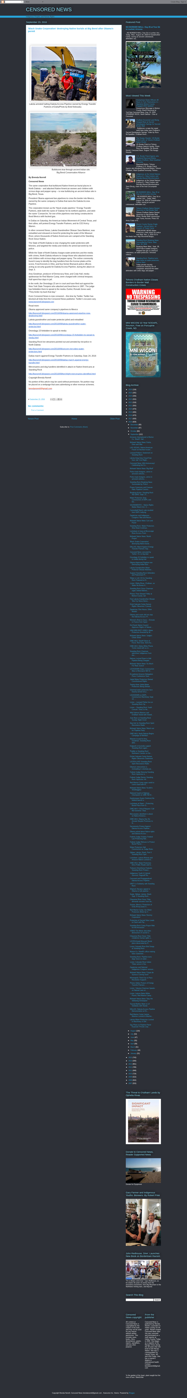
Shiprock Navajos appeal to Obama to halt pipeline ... (140, 890)
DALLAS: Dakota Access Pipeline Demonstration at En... (142, 1010)
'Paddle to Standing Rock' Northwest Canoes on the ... (141, 752)
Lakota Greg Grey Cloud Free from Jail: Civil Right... (141, 459)
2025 (130, 393)
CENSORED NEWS (49, 9)
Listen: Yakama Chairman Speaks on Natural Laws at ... (142, 989)
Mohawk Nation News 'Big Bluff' (141, 468)
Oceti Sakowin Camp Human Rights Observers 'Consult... (141, 605)
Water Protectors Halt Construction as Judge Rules (141, 848)
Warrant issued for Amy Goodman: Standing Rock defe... (140, 741)
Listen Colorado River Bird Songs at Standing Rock (142, 947)
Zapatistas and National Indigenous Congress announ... (142, 968)
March (133, 1047)
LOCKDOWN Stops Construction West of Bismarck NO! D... (142, 670)
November (135, 428)
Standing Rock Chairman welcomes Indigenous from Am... (141, 653)
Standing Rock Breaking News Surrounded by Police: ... (141, 483)
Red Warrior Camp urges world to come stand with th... (142, 784)
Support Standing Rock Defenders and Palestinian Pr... (142, 574)
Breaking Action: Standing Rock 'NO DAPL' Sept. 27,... (141, 494)
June (133, 1037)
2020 (130, 409)
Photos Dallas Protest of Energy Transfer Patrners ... (142, 984)
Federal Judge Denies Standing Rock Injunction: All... (141, 778)
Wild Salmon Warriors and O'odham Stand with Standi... (141, 714)
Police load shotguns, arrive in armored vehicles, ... (141, 473)
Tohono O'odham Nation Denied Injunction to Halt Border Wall (147, 209)
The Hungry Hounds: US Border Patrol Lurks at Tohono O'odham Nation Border (148, 140)
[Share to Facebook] (58, 399)
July (132, 1034)
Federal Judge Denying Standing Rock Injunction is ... (142, 773)
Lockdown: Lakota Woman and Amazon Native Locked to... (141, 859)
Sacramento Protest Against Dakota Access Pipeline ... (140, 827)
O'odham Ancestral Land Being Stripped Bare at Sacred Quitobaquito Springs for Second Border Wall (148, 123)
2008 (130, 1080)
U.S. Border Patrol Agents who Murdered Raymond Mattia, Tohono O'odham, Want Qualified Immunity (148, 159)
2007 (130, 1083)
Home (74, 419)
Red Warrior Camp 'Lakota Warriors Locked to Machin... (141, 1015)
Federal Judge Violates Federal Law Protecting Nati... (141, 838)
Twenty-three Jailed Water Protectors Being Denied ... (141, 686)
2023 (130, 399)
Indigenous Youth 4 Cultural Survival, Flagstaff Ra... (140, 874)
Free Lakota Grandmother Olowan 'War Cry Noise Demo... (142, 600)
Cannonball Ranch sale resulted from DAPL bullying (141, 511)
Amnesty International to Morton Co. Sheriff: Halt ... (142, 438)
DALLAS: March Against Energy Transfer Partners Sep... (142, 548)
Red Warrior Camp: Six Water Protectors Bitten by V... (141, 911)
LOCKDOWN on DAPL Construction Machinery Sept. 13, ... (142, 697)
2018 (130, 415)
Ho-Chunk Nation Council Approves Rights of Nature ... (141, 626)
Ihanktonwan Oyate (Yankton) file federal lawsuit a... (142, 799)
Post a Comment (37, 410)
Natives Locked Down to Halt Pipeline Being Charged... (140, 659)
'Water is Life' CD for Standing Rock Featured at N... (141, 579)
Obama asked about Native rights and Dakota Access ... (142, 833)
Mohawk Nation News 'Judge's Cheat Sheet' (141, 637)
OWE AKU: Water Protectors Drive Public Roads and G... (141, 864)
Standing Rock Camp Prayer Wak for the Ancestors (142, 927)
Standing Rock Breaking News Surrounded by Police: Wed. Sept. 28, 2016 (147, 242)
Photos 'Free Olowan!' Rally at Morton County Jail (141, 595)
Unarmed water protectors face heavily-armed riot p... (141, 691)
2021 (130, 406)
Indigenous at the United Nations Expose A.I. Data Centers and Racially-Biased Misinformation (148, 176)
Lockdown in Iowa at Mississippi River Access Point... (142, 532)
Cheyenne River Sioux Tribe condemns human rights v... (141, 937)
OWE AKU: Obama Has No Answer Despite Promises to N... (141, 821)
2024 (130, 396)
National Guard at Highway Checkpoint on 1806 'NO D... (141, 794)
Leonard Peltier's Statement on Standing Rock (141, 454)
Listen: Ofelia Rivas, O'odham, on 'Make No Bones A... (142, 584)
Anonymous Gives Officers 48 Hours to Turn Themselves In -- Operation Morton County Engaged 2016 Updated (147, 103)
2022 (130, 402)
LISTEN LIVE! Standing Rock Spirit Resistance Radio (141, 763)
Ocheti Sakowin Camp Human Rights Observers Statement (141, 757)
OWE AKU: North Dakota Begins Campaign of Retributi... (142, 735)
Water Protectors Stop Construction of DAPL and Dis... (140, 500)
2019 (130, 412)
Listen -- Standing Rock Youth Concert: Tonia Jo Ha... (141, 708)
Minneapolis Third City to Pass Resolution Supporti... (141, 979)
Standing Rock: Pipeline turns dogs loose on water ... (141, 958)
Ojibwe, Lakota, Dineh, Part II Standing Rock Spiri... (141, 853)
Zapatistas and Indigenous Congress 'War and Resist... (141, 516)
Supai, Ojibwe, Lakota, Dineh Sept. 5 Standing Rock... (140, 895)
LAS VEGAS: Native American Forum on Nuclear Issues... (141, 449)
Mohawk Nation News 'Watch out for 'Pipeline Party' (142, 729)
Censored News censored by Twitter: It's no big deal (140, 553)
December (135, 425)
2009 (130, 1077)
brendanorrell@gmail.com (40, 388)
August (133, 1031)
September (135, 434)
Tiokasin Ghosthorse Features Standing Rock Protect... (141, 869)
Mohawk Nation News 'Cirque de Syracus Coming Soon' (142, 974)
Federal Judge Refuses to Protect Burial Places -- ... (142, 843)
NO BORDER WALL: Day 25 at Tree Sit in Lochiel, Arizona (147, 193)
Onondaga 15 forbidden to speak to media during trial (142, 558)
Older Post (115, 419)
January (134, 1053)
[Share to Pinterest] (61, 399)
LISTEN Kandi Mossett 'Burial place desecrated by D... (141, 942)
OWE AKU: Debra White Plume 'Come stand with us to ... (141, 647)
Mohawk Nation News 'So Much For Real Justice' (141, 665)
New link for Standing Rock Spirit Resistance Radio (142, 724)
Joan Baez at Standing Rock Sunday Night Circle (140, 719)
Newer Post (33, 419)
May (132, 1040)
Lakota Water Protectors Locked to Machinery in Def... (142, 1021)
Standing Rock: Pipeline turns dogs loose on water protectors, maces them (147, 260)
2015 (130, 1057)
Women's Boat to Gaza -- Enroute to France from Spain (142, 621)
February (134, 1050)
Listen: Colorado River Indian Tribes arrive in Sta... (140, 963)
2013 (130, 1064)
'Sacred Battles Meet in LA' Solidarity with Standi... (140, 1005)
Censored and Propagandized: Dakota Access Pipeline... (141, 879)
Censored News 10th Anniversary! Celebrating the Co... (142, 464)
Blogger (131, 1393)
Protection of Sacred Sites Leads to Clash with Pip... (142, 921)
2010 (130, 1074)
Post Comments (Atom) (79, 427)
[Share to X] (56, 399)
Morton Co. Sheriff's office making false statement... (142, 953)
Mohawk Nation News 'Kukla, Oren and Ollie (140, 443)
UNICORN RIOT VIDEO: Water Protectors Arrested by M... (141, 631)
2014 (130, 1061)
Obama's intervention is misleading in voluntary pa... (141, 768)
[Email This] (51, 399)
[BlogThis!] (54, 399)
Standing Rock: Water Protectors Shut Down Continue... (142, 527)
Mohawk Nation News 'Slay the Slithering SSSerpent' (141, 1000)
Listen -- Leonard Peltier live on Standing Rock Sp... (141, 703)
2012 (130, 1067)
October (134, 431)
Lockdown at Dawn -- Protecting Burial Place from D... (141, 804)
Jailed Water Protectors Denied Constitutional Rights (141, 680)
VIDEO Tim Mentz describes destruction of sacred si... (140, 932)
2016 (130, 422)
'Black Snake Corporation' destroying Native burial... (140, 543)
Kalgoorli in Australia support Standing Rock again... (140, 747)
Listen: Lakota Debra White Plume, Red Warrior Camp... (141, 994)
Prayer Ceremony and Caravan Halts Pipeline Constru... (141, 488)
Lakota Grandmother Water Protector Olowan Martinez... (141, 569)
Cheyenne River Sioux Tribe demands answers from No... (141, 900)
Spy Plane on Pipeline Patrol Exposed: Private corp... (140, 1026)
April (132, 1044)
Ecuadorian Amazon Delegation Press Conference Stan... (141, 675)
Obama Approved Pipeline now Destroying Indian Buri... (141, 564)
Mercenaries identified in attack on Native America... (141, 815)
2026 (130, 389)
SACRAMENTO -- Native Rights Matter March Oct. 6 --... (142, 506)
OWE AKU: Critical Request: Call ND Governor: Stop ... (142, 810)
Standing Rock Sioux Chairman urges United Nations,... (141, 590)
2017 (130, 419)
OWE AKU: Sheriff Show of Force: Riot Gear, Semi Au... (141, 642)
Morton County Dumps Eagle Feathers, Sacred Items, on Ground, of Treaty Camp (146, 226)
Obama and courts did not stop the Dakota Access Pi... (141, 616)
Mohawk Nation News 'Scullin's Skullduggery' (141, 789)
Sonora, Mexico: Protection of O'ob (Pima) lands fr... (141, 906)
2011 (130, 1070)
